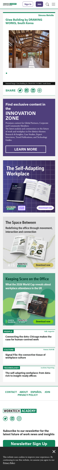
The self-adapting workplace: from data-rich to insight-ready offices (28, 374)
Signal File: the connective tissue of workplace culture (25, 356)
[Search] (47, 4)
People (8, 331)
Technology (11, 367)
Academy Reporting (47, 368)
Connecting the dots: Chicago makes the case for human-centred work (28, 338)
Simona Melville (46, 15)
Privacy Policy (9, 462)
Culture (9, 349)
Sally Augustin (49, 331)
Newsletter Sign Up (29, 443)
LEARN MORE (25, 149)
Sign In (27, 4)
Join (39, 4)
